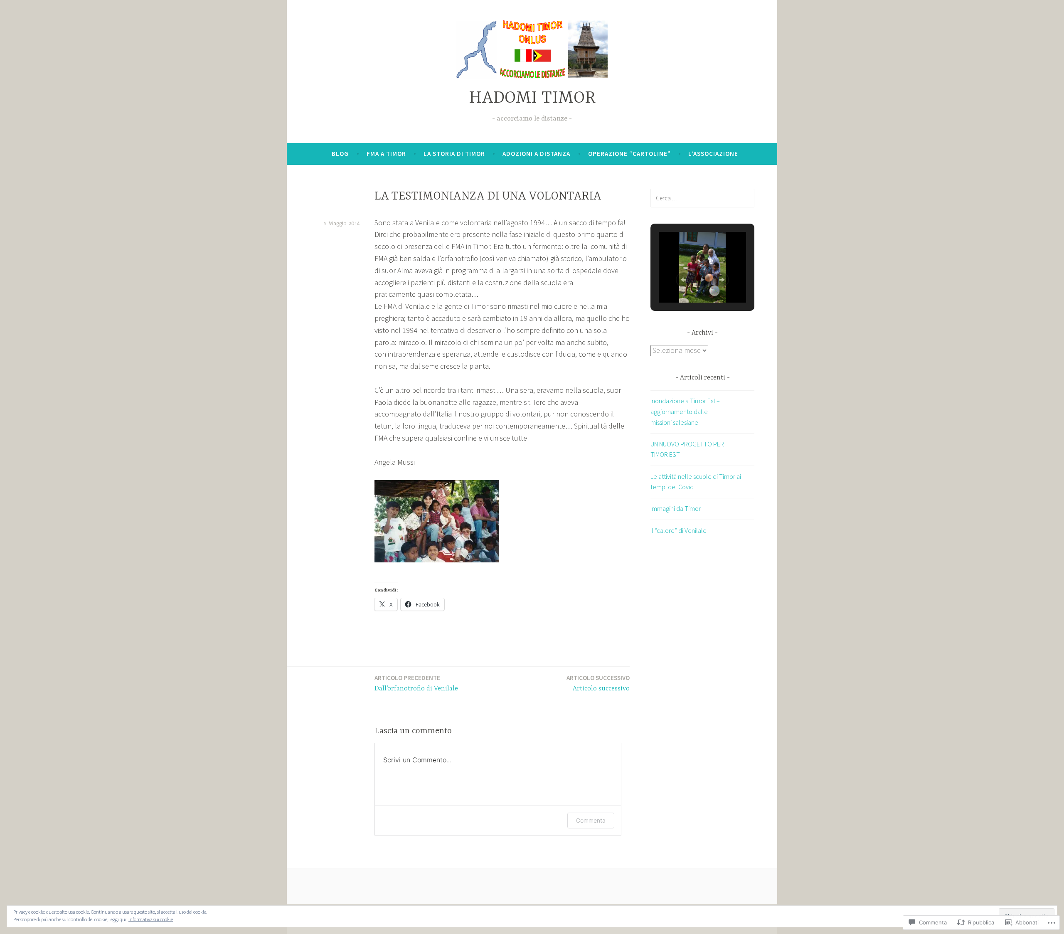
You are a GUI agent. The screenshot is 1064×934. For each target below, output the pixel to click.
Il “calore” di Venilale (678, 530)
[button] (683, 279)
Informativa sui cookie (150, 919)
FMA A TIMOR (386, 154)
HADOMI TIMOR (532, 98)
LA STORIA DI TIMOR (454, 154)
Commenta (591, 820)
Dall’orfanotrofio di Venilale (416, 683)
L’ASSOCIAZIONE (713, 154)
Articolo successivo (598, 683)
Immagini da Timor (675, 508)
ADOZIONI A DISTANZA (536, 154)
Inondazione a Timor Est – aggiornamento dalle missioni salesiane (685, 411)
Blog (340, 154)
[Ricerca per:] (702, 198)
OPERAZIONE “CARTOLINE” (629, 154)
